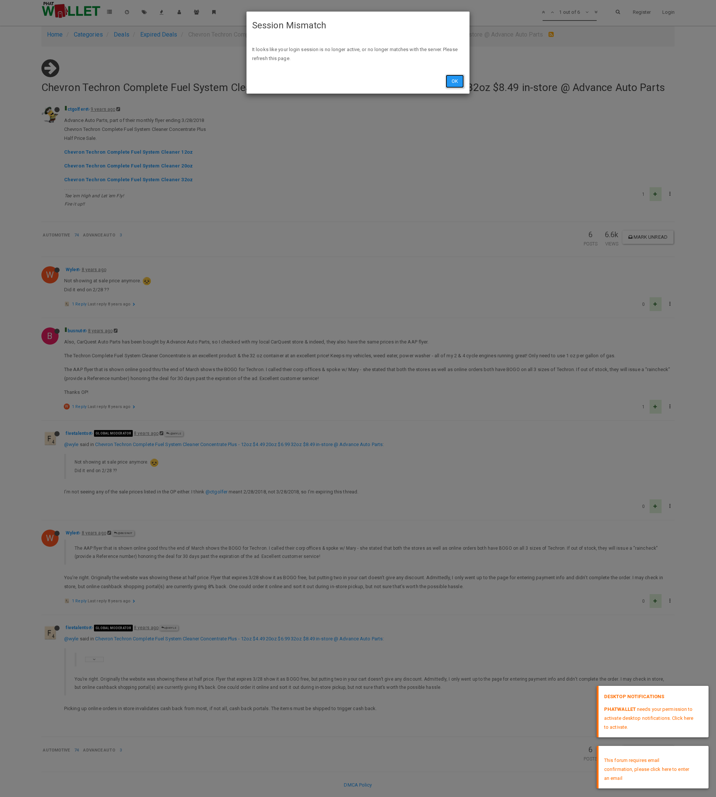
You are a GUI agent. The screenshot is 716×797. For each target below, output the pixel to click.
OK (455, 81)
